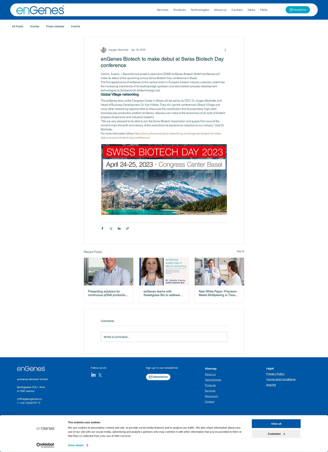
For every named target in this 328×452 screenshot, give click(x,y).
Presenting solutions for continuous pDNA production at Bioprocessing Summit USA (107, 293)
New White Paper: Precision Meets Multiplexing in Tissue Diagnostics (218, 293)
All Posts (17, 26)
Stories (34, 26)
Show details (76, 445)
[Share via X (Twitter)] (110, 228)
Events (75, 26)
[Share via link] (127, 228)
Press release (55, 26)
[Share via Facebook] (102, 228)
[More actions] (225, 50)
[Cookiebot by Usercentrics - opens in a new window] (45, 445)
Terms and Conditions (281, 379)
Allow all (276, 423)
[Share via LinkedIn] (119, 228)
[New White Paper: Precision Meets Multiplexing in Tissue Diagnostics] (219, 271)
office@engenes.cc (29, 399)
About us (210, 374)
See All (240, 251)
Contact (209, 401)
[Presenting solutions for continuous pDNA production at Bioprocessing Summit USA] (108, 271)
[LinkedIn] (93, 375)
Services (210, 390)
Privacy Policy (275, 374)
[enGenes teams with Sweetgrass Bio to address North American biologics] (164, 271)
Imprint (271, 385)
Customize (274, 433)
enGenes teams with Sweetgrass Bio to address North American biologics (162, 293)
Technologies (213, 379)
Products (210, 385)
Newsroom (211, 396)
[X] (100, 375)
